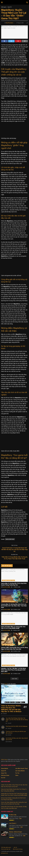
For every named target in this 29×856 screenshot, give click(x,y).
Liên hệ (15, 847)
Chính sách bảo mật (5, 849)
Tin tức (17, 773)
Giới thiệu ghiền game (6, 847)
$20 (24, 835)
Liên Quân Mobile (20, 770)
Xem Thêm (14, 678)
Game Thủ (4, 773)
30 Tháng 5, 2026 (16, 609)
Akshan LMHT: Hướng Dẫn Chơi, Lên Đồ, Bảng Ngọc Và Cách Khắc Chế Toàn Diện (14, 648)
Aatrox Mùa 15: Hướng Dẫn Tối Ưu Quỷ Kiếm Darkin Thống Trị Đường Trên (14, 584)
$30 (22, 827)
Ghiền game (3, 7)
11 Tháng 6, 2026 (16, 587)
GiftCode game (5, 775)
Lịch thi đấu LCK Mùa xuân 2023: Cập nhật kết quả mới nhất (17, 738)
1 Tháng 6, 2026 (16, 630)
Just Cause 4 (12, 823)
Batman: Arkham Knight (15, 832)
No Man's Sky (12, 814)
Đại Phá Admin (9, 22)
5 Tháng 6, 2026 (20, 22)
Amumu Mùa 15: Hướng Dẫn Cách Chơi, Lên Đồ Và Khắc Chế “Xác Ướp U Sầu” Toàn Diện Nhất (14, 605)
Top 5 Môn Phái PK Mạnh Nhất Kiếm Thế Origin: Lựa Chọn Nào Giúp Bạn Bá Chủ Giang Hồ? (17, 719)
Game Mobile (4, 768)
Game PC (10, 7)
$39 (20, 818)
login (6, 683)
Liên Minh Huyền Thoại (8, 580)
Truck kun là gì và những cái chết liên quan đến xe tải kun (16, 732)
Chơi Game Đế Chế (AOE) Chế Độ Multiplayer (17, 726)
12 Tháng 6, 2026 (16, 673)
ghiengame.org (4, 853)
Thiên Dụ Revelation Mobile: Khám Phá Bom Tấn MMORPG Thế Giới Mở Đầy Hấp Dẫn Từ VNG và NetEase (11, 709)
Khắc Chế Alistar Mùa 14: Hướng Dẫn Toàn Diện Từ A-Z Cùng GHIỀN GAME (13, 627)
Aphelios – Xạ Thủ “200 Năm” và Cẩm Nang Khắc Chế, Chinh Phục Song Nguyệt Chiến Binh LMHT (13, 669)
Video (16, 775)
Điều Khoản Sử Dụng (17, 849)
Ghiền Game (4, 759)
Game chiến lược (10, 539)
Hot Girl (3, 777)
